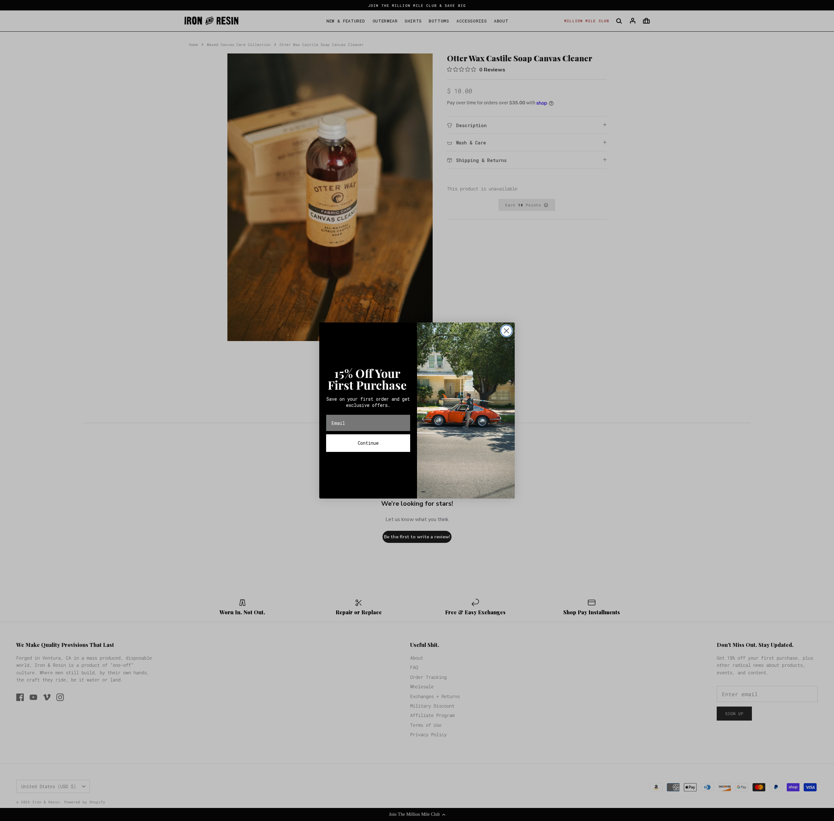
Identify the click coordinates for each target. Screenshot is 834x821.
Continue (368, 443)
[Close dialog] (506, 330)
